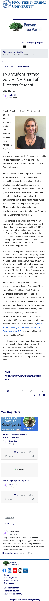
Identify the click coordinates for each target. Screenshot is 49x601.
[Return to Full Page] (3, 62)
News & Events (24, 67)
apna (7, 380)
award (7, 372)
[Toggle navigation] (24, 46)
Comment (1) (14, 391)
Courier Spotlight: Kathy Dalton (17, 480)
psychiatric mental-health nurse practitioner (23, 376)
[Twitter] (34, 395)
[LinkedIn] (44, 395)
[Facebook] (39, 395)
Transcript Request (11, 590)
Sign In (40, 42)
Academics (9, 67)
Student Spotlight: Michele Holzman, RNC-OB (15, 436)
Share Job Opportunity (13, 593)
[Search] (31, 21)
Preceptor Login (27, 42)
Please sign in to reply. (10, 553)
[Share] (33, 456)
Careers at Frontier (11, 587)
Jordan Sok (12, 95)
